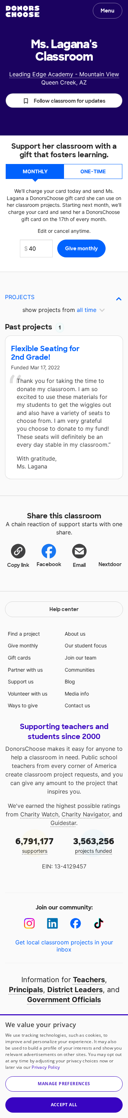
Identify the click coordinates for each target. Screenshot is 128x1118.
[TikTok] (99, 923)
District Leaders (75, 989)
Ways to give (23, 705)
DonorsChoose (22, 11)
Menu (107, 10)
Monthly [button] (35, 171)
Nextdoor (110, 564)
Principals (26, 989)
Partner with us (25, 670)
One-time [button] (93, 171)
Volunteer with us (27, 694)
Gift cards (19, 658)
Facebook (49, 564)
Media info (77, 694)
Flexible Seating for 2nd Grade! (45, 353)
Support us (20, 681)
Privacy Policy (46, 1067)
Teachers (89, 979)
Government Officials (64, 999)
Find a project (24, 634)
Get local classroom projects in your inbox (64, 946)
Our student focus (86, 645)
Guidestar (63, 822)
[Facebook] (75, 923)
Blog (70, 681)
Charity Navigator (85, 814)
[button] (64, 100)
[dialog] (64, 1066)
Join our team (80, 658)
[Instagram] (29, 923)
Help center (64, 609)
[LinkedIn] (52, 923)
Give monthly (23, 645)
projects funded (93, 845)
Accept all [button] (64, 1105)
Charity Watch (39, 814)
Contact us (77, 705)
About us (75, 634)
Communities (80, 670)
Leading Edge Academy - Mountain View (64, 74)
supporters (34, 845)
